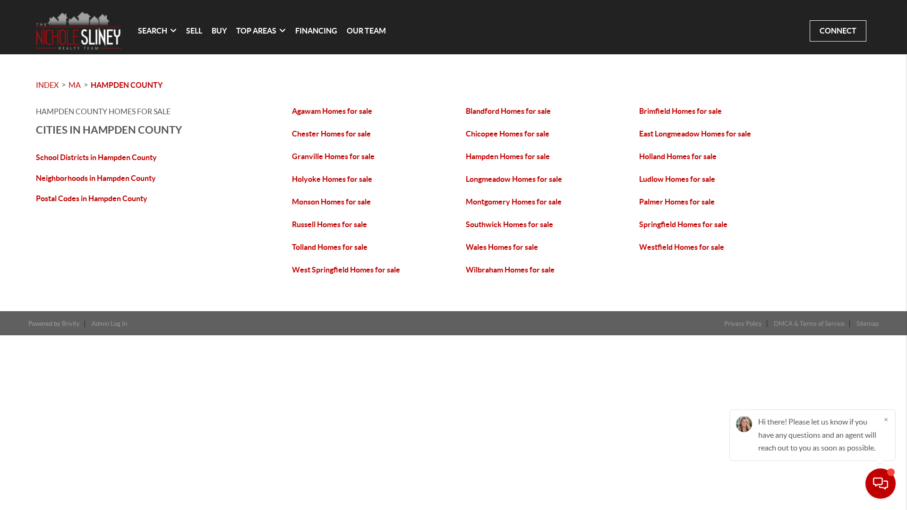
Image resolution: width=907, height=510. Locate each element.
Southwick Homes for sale (509, 224)
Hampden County (127, 85)
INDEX (47, 85)
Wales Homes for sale (502, 247)
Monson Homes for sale (331, 201)
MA (74, 85)
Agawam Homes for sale (332, 111)
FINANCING (316, 30)
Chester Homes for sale (331, 133)
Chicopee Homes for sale (507, 133)
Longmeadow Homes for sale (514, 179)
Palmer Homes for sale (677, 201)
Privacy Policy (743, 323)
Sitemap (867, 323)
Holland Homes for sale (678, 156)
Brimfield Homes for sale (680, 111)
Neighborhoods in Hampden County (96, 178)
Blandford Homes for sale (508, 111)
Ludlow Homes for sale (677, 179)
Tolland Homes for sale (330, 247)
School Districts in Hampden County (96, 157)
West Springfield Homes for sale (346, 269)
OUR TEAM (366, 30)
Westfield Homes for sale (681, 247)
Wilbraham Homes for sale (510, 269)
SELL (194, 30)
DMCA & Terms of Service (809, 323)
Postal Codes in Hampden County (91, 198)
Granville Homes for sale (333, 156)
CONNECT (838, 30)
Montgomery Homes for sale (514, 201)
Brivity (71, 323)
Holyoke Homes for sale (332, 179)
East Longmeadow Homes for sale (695, 133)
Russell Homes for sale (329, 224)
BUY (219, 30)
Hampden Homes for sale (508, 156)
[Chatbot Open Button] (880, 483)
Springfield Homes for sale (683, 224)
